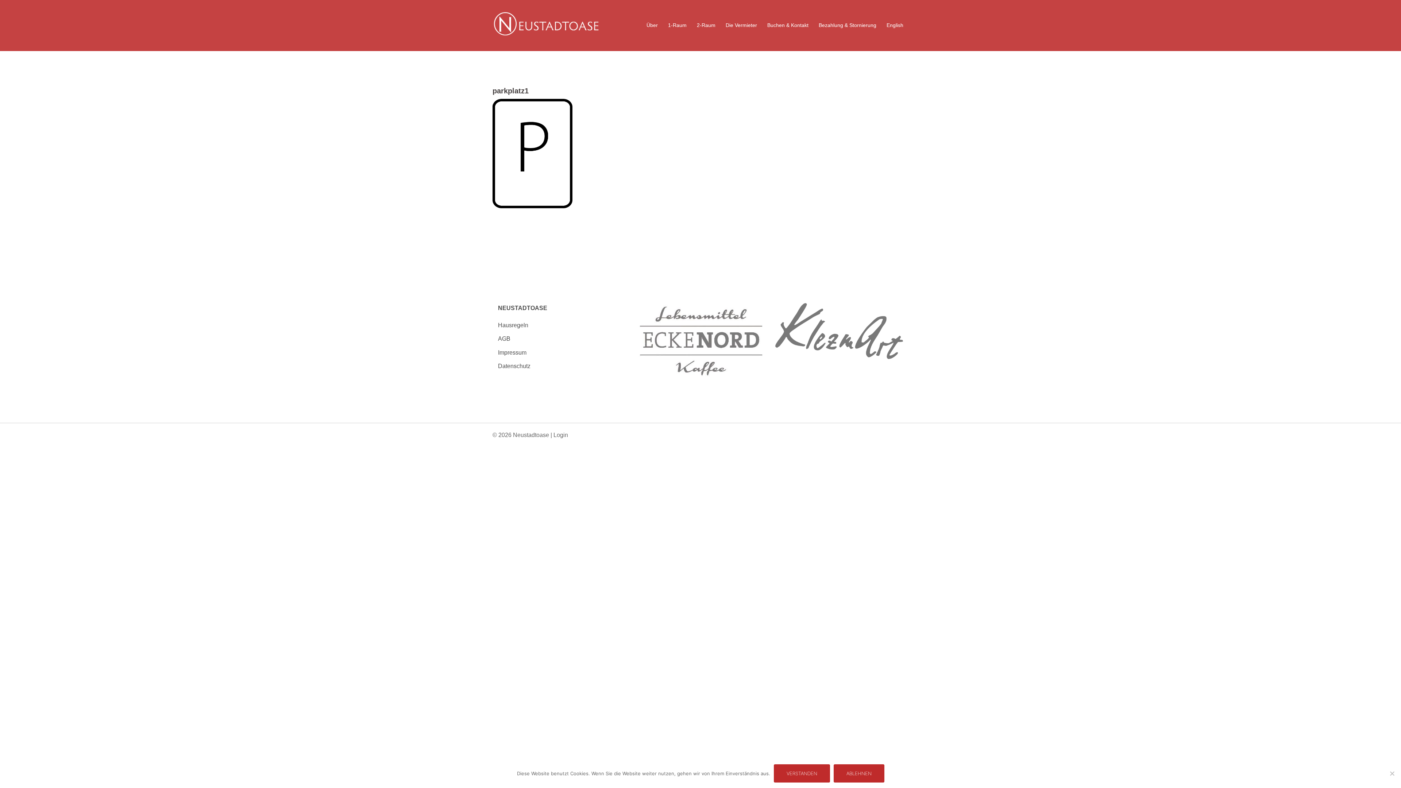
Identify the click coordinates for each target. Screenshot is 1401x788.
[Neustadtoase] (546, 25)
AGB (504, 339)
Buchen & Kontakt (787, 25)
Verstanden (802, 773)
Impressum (512, 352)
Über (652, 25)
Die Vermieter (741, 25)
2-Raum (706, 25)
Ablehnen (859, 773)
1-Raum (677, 25)
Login (560, 435)
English (895, 25)
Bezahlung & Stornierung (847, 25)
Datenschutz (514, 366)
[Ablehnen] (1392, 773)
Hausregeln (513, 325)
